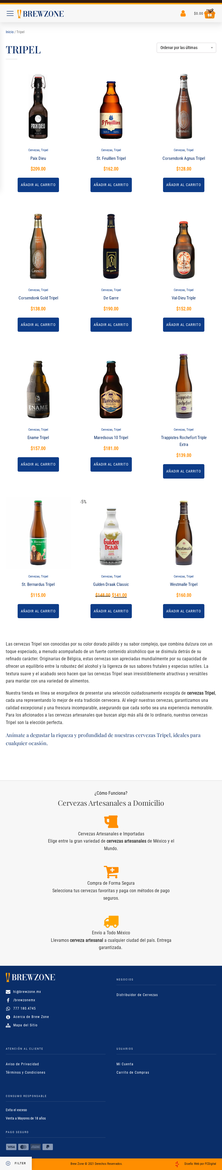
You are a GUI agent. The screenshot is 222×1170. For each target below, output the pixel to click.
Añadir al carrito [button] (38, 185)
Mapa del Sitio (25, 1025)
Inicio (10, 32)
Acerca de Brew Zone (31, 1017)
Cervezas (34, 150)
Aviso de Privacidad (22, 1064)
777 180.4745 (24, 1008)
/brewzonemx (24, 1000)
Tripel (44, 150)
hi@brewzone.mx (27, 992)
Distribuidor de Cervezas (137, 995)
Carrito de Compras (132, 1072)
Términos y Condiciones (25, 1072)
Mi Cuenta (125, 1064)
